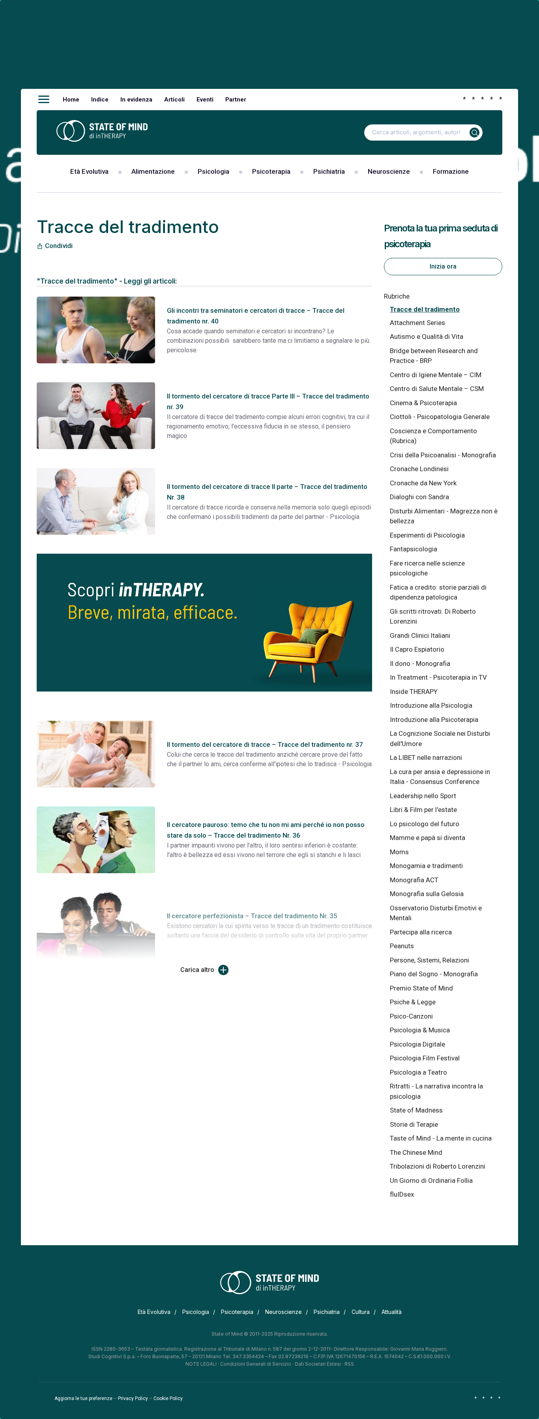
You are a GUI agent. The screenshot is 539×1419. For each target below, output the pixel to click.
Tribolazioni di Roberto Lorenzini (437, 1166)
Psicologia (213, 171)
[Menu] (44, 99)
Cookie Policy (168, 1398)
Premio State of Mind (421, 988)
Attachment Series (417, 323)
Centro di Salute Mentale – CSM (437, 389)
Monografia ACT (414, 880)
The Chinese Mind (416, 1152)
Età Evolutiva (89, 171)
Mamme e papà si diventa (427, 838)
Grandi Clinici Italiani (420, 635)
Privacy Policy (133, 1398)
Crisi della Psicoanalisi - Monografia (443, 455)
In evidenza (136, 99)
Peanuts (402, 946)
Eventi (205, 99)
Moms (399, 852)
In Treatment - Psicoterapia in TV (438, 677)
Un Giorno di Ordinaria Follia (431, 1180)
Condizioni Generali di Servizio (255, 1364)
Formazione (451, 171)
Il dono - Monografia (420, 663)
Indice (100, 99)
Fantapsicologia (413, 549)
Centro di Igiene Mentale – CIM (435, 375)
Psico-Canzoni (411, 1016)
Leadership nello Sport (423, 796)
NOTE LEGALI (201, 1364)
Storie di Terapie (414, 1124)
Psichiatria (329, 171)
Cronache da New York (423, 483)
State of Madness (416, 1110)
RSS (349, 1364)
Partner (235, 99)
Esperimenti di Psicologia (427, 535)
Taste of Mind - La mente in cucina (441, 1138)
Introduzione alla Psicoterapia (434, 720)
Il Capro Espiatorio (417, 649)
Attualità (392, 1311)
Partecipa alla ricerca (421, 932)
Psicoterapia (271, 171)
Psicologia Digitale (417, 1044)
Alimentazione (153, 171)
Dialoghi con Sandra (419, 497)
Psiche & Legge (413, 1002)
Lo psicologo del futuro (424, 824)
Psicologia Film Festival (425, 1058)
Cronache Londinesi (419, 469)
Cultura (361, 1311)
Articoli (174, 99)
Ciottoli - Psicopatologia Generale (440, 417)
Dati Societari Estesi (318, 1364)
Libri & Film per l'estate (423, 810)
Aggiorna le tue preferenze (83, 1398)
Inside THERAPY (414, 691)
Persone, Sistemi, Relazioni (429, 960)
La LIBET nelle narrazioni (426, 757)
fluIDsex (402, 1194)
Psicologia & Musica (420, 1030)
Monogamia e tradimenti (426, 866)
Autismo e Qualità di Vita (426, 336)
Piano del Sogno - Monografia (434, 974)
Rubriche (397, 296)
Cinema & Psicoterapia (423, 403)
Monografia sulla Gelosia (427, 894)
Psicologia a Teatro (418, 1072)
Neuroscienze (389, 171)
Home (71, 99)
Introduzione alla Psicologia (431, 705)
